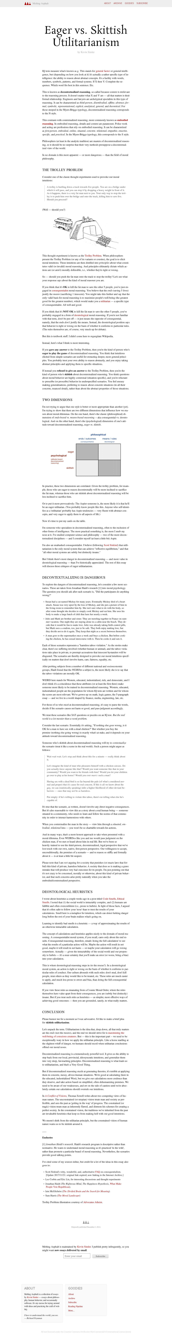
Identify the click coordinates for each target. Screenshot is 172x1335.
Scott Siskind (111, 545)
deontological (81, 315)
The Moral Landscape (68, 1195)
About (107, 3)
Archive (118, 3)
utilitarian (105, 301)
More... (71, 1310)
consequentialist (60, 290)
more (128, 1332)
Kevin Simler (87, 52)
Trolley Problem (93, 255)
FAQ (97, 1171)
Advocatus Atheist (92, 1202)
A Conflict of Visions (56, 1095)
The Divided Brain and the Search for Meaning (86, 1191)
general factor (103, 71)
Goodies (129, 3)
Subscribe (142, 3)
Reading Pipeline (75, 1306)
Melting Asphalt (40, 3)
